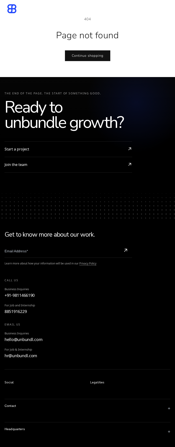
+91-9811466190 (20, 295)
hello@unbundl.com (23, 339)
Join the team (16, 164)
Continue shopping (87, 55)
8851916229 (16, 311)
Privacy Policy (87, 263)
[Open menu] (164, 8)
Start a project (17, 149)
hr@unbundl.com (21, 355)
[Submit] (125, 251)
